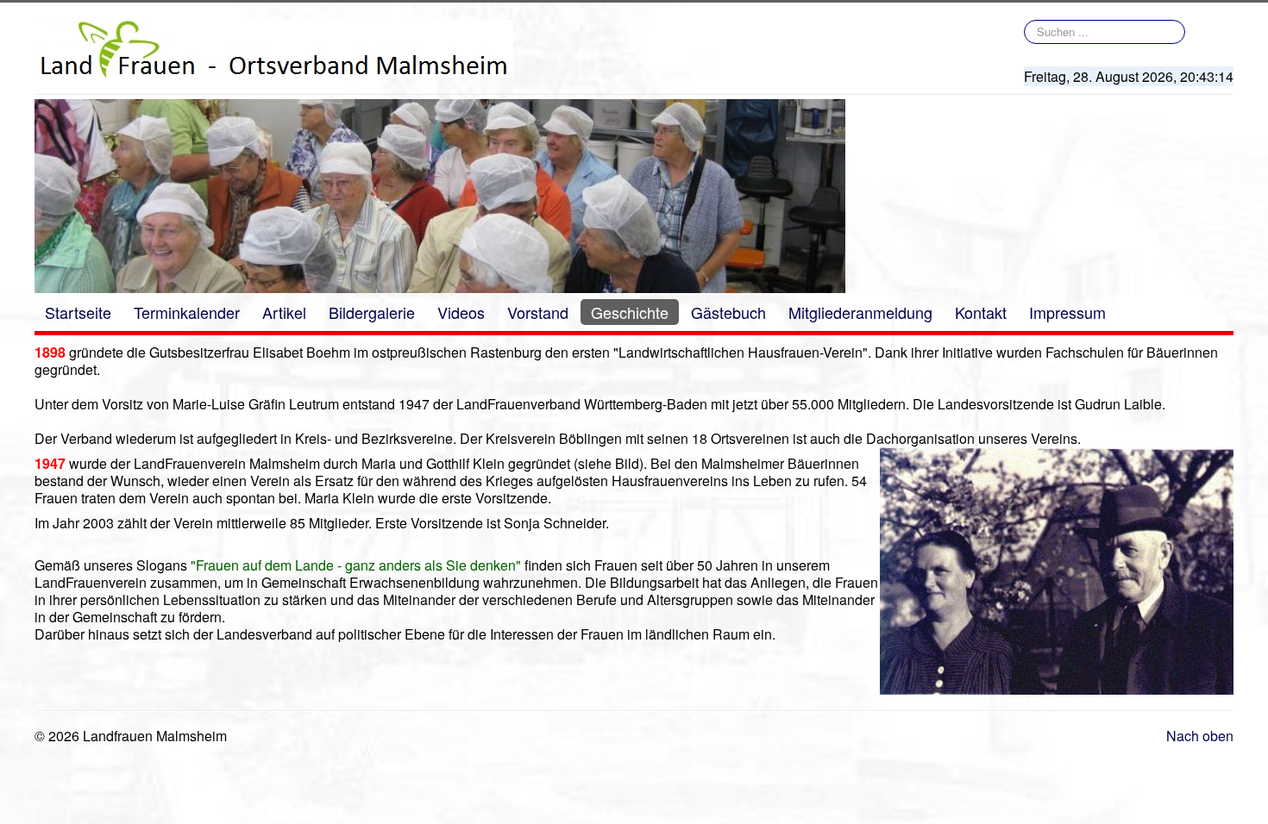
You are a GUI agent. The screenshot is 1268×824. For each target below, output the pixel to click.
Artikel (284, 312)
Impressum (1067, 312)
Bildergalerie (372, 312)
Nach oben (1199, 736)
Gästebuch (728, 312)
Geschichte (630, 312)
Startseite (78, 312)
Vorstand (537, 312)
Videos (461, 312)
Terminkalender (187, 312)
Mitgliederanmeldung (860, 312)
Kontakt (981, 312)
